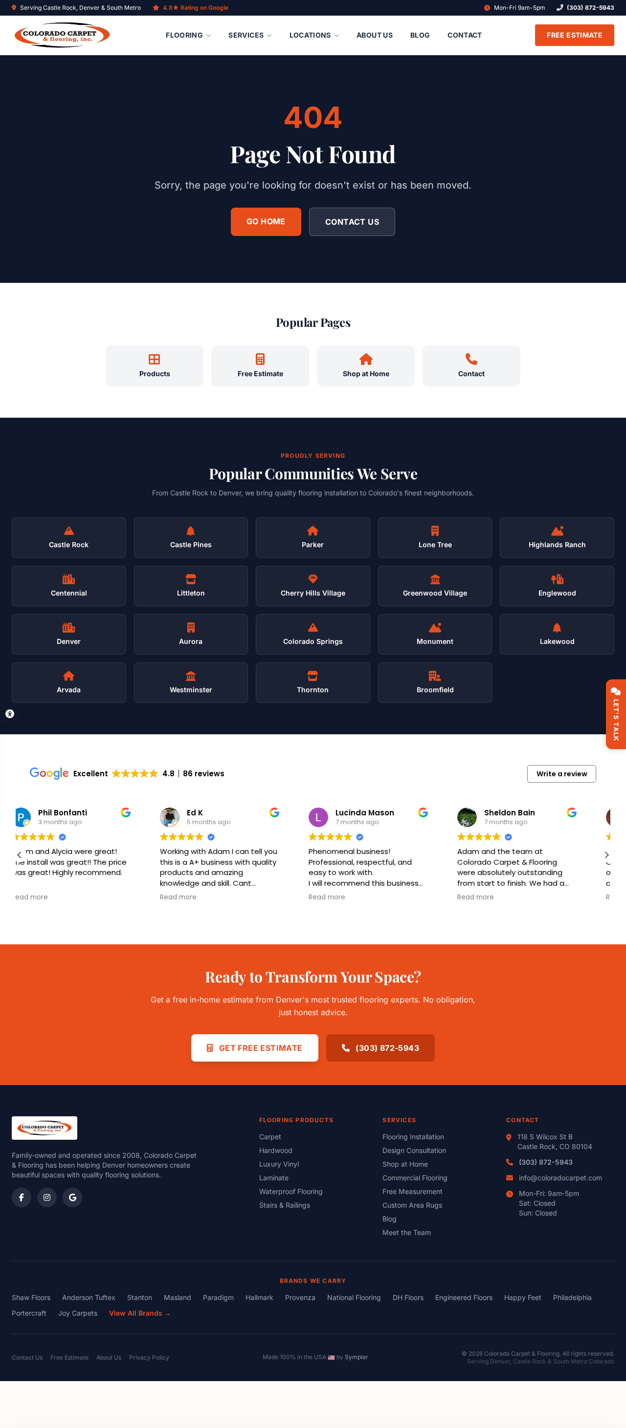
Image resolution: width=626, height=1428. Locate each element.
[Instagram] (47, 1197)
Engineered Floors (463, 1297)
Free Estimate (575, 35)
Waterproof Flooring (291, 1191)
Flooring (184, 35)
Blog (420, 35)
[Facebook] (21, 1197)
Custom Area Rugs (412, 1205)
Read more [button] (48, 897)
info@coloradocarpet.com (560, 1177)
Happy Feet (522, 1297)
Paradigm (218, 1297)
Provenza (300, 1297)
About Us (375, 35)
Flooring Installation (413, 1136)
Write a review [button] (562, 774)
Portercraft (29, 1313)
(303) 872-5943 (590, 7)
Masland (177, 1297)
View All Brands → (140, 1313)
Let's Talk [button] (616, 720)
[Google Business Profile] (72, 1197)
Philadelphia (572, 1297)
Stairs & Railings (284, 1205)
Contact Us (352, 222)
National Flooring (354, 1297)
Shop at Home (405, 1164)
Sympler (356, 1357)
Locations (310, 35)
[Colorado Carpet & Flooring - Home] (62, 35)
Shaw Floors (31, 1297)
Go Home (266, 221)
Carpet (270, 1136)
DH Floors (408, 1297)
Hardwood (275, 1150)
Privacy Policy (149, 1357)
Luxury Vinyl (279, 1164)
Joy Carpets (77, 1313)
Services (246, 35)
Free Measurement (412, 1191)
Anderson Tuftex (88, 1297)
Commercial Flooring (414, 1177)
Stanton (139, 1297)
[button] (606, 855)
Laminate (274, 1177)
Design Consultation (414, 1150)
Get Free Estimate (259, 1048)
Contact (464, 35)
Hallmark (259, 1297)
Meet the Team (406, 1232)
